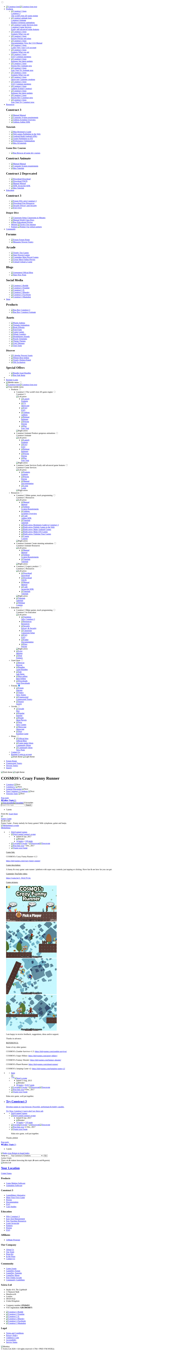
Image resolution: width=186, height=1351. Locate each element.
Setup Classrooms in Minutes (33, 218)
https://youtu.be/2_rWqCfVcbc (18, 878)
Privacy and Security (28, 205)
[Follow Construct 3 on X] (17, 290)
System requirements (29, 117)
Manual (22, 115)
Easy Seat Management (15, 1219)
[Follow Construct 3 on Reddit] (19, 285)
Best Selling (24, 358)
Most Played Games (30, 257)
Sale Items (20, 375)
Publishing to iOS (25, 139)
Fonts (19, 330)
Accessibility (11, 1340)
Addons (21, 323)
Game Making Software (15, 1183)
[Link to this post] (17, 846)
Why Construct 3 (13, 1216)
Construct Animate (36, 433)
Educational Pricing (24, 222)
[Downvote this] (39, 843)
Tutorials (20, 168)
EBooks (21, 327)
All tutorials (21, 143)
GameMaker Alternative (15, 1195)
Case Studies (11, 1207)
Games (21, 332)
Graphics (22, 334)
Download (26, 179)
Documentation (12, 1202)
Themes (22, 341)
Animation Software (14, 1185)
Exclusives (20, 362)
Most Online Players (26, 259)
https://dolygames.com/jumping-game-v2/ (48, 1069)
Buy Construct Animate (26, 312)
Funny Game (6, 819)
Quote (24, 848)
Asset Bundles (25, 373)
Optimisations (29, 141)
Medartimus (6, 828)
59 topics (19, 1085)
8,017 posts (29, 1085)
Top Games (24, 253)
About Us (10, 1250)
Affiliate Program (13, 1240)
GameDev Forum (13, 1271)
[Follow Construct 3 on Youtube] (20, 288)
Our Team (10, 1252)
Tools (19, 346)
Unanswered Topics (14, 763)
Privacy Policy (12, 1335)
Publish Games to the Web (44, 527)
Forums (14, 686)
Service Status (11, 1342)
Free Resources (28, 203)
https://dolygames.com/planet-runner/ (43, 1064)
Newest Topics (27, 242)
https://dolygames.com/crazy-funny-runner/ (23, 861)
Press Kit (9, 1254)
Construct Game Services (40, 465)
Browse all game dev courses (28, 153)
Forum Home (24, 240)
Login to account (25, 754)
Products (9, 9)
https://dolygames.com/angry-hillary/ (42, 1056)
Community (11, 229)
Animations (24, 325)
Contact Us (15, 752)
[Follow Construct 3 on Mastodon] (21, 297)
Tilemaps (21, 343)
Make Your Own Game (15, 1197)
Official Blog (27, 272)
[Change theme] (23, 757)
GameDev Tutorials (14, 1273)
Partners (9, 1225)
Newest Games (23, 255)
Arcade (14, 706)
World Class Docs (26, 220)
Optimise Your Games (42, 534)
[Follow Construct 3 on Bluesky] (20, 292)
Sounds (26, 336)
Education (10, 190)
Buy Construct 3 (23, 310)
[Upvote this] (19, 843)
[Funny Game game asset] (2, 816)
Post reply (5, 798)
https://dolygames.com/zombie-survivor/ (51, 1051)
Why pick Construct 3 (27, 201)
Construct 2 (27, 566)
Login (15, 380)
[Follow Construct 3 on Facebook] (21, 295)
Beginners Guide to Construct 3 (46, 525)
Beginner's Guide (24, 132)
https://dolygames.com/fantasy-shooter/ (45, 1060)
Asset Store (16, 660)
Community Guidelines (15, 1280)
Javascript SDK (23, 186)
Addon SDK (24, 122)
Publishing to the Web (31, 134)
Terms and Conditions (15, 1333)
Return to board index (20, 1153)
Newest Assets (26, 355)
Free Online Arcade (14, 1278)
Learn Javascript (12, 1223)
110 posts (29, 841)
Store (8, 299)
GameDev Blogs (12, 1275)
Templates (22, 339)
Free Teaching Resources (16, 1221)
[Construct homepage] (21, 7)
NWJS (24, 181)
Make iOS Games (40, 532)
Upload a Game (25, 262)
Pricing (9, 1200)
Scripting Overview (27, 120)
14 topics (19, 841)
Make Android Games (42, 529)
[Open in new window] (31, 921)
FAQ (19, 208)
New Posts (21, 275)
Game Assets (11, 1268)
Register (9, 380)
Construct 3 (34, 392)
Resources (10, 104)
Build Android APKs (28, 136)
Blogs (13, 736)
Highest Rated (25, 360)
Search (9, 768)
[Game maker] (21, 385)
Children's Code (12, 1338)
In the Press (10, 1256)
